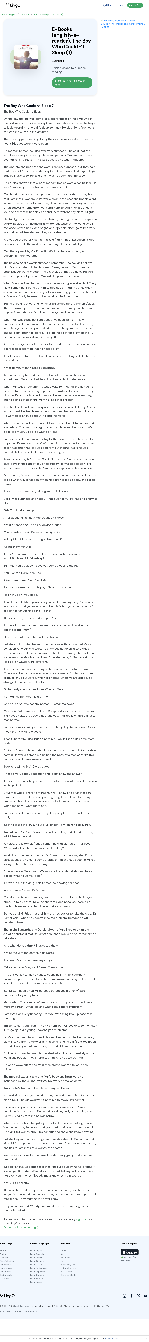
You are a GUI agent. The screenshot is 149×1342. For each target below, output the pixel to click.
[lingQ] (13, 5)
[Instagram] (124, 1295)
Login (120, 5)
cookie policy (111, 1338)
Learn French (36, 1257)
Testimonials (6, 1275)
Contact (4, 1257)
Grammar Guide (68, 1275)
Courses (25, 14)
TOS (2, 1311)
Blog (63, 1254)
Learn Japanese (37, 1271)
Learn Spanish (37, 1254)
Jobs (63, 1261)
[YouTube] (145, 1295)
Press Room (66, 1271)
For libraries (5, 1271)
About (3, 1250)
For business (6, 1268)
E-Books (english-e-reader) (48, 14)
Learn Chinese (37, 1275)
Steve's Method (7, 1261)
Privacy (9, 1311)
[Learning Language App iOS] (130, 1252)
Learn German (37, 1261)
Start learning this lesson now (70, 82)
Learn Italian (36, 1264)
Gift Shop (4, 1278)
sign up (81, 1219)
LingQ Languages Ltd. (24, 1306)
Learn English (9, 14)
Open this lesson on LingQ (20, 1227)
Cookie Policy (30, 1311)
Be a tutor (65, 1257)
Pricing (3, 1254)
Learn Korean (36, 1278)
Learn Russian (36, 1282)
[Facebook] (131, 1295)
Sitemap (18, 1311)
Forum (64, 1250)
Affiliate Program (69, 1268)
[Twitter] (138, 1295)
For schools (5, 1264)
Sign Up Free (135, 5)
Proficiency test (68, 1264)
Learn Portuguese (38, 1268)
